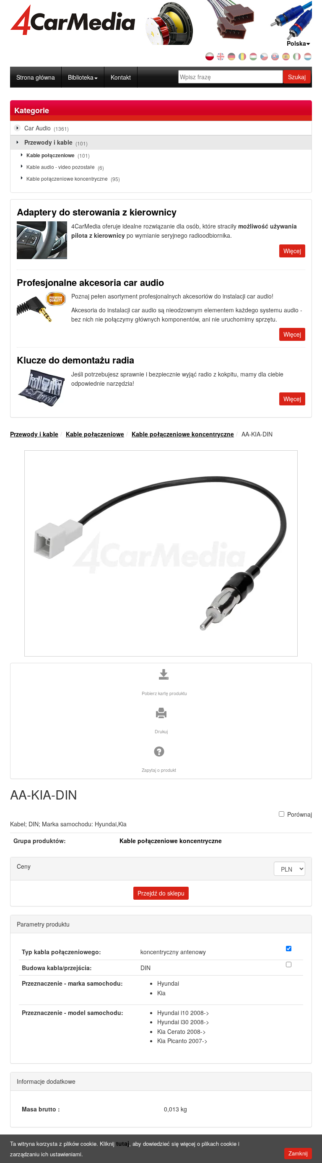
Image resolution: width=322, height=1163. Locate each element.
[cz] (264, 56)
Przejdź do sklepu (161, 893)
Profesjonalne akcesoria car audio (90, 282)
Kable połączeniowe (58, 155)
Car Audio (46, 128)
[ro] (242, 56)
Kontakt (121, 77)
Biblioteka (80, 77)
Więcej (292, 251)
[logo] (161, 20)
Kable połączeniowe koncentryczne (73, 179)
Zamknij (298, 1153)
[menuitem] (83, 77)
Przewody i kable (56, 142)
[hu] (253, 56)
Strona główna (35, 77)
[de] (231, 56)
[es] (286, 56)
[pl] (209, 56)
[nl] (308, 56)
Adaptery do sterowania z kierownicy (97, 211)
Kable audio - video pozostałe (65, 167)
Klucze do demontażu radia (75, 359)
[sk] (275, 56)
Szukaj (297, 77)
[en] (220, 56)
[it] (297, 56)
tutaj (122, 1143)
